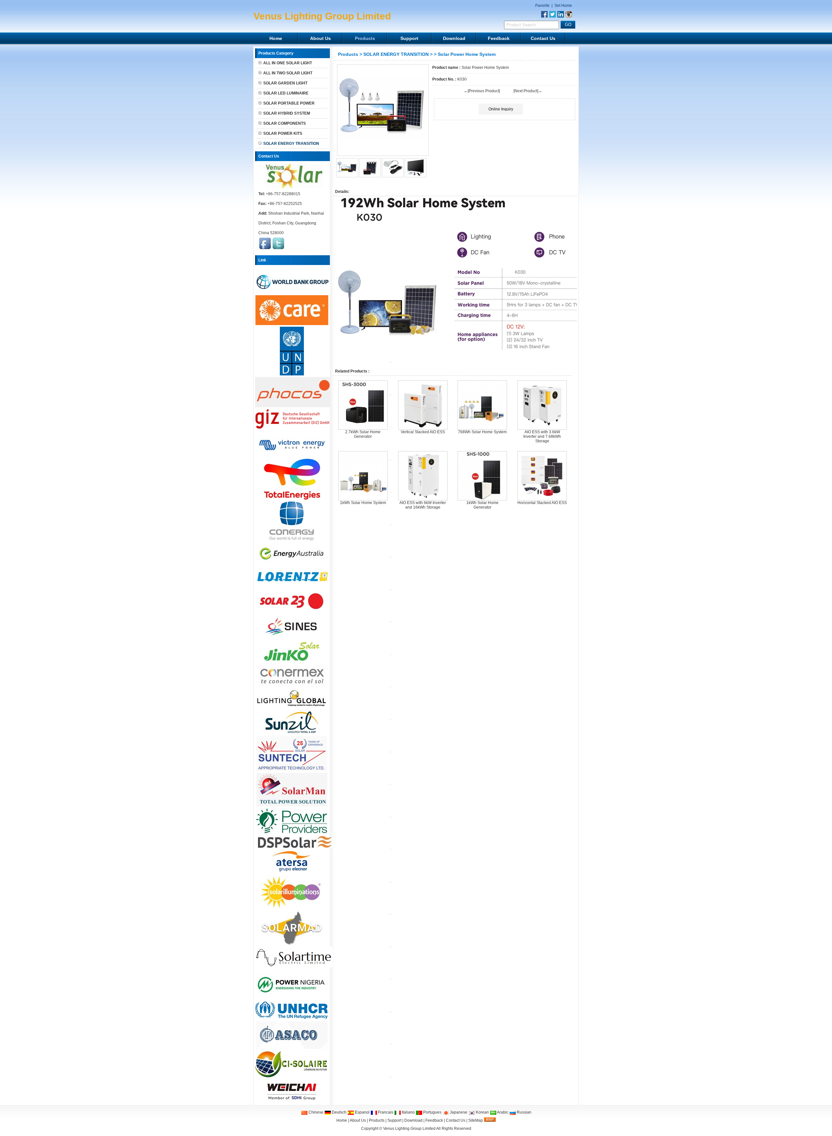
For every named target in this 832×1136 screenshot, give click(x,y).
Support (409, 38)
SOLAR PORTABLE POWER (289, 103)
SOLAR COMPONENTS (284, 123)
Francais (385, 1112)
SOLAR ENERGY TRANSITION (396, 54)
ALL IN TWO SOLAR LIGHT (287, 73)
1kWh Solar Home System (363, 502)
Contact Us (543, 38)
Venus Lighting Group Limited (409, 1128)
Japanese (458, 1112)
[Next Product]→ (528, 91)
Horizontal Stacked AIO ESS (542, 502)
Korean (482, 1112)
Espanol (362, 1112)
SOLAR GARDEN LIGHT (285, 83)
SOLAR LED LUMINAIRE (285, 93)
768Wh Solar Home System (482, 432)
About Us (320, 38)
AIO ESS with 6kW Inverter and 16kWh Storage (422, 505)
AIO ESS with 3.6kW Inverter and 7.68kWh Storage (542, 436)
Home (275, 38)
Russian (523, 1112)
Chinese (315, 1112)
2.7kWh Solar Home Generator (363, 434)
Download (454, 38)
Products (365, 38)
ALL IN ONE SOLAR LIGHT (287, 63)
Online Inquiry (500, 109)
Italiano (408, 1112)
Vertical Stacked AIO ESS (423, 432)
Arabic (502, 1112)
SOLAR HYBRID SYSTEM (286, 113)
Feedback (499, 38)
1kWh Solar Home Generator (482, 505)
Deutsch (338, 1112)
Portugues (431, 1112)
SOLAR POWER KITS (282, 133)
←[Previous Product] (482, 91)
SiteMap (475, 1120)
